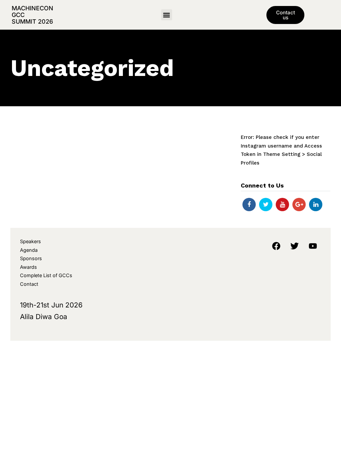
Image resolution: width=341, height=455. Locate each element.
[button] (166, 14)
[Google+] (299, 204)
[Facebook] (249, 204)
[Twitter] (265, 204)
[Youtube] (282, 204)
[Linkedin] (315, 204)
